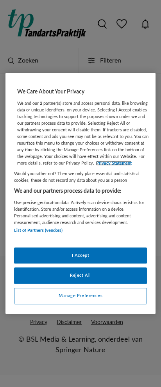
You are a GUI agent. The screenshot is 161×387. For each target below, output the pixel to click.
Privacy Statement (114, 163)
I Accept (80, 255)
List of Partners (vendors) (38, 231)
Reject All (80, 276)
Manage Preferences (80, 296)
